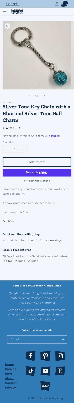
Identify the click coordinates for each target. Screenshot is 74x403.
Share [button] (10, 221)
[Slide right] (44, 96)
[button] (11, 4)
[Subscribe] (63, 339)
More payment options (37, 180)
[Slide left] (29, 96)
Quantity (8, 142)
